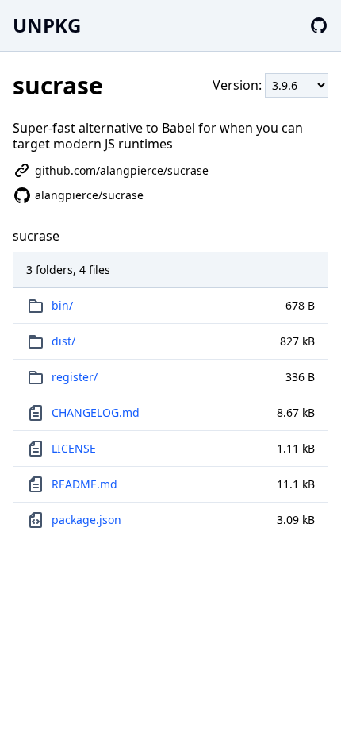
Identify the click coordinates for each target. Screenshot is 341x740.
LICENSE (74, 448)
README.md (84, 483)
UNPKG (47, 25)
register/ (75, 376)
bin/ (62, 305)
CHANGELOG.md (96, 412)
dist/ (63, 341)
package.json (86, 519)
